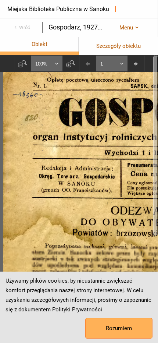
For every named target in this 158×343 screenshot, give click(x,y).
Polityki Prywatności (77, 309)
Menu (126, 27)
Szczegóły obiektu (118, 46)
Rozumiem (119, 328)
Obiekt (39, 44)
